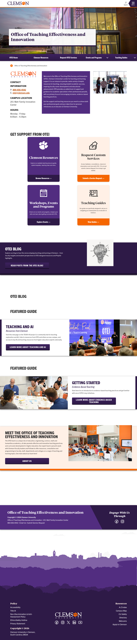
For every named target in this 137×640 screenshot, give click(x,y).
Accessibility (15, 607)
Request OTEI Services (68, 57)
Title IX (13, 610)
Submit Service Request (36, 523)
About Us (27, 461)
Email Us (22, 523)
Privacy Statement (17, 623)
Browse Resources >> (44, 178)
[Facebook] (116, 522)
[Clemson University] (18, 5)
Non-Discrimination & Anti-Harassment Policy (21, 615)
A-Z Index (123, 607)
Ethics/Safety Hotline (18, 620)
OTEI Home (13, 57)
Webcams (123, 621)
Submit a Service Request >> (93, 178)
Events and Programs (94, 57)
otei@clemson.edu (21, 92)
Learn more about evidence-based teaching (94, 400)
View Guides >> (93, 222)
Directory (123, 617)
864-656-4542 (19, 89)
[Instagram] (122, 522)
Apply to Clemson (120, 624)
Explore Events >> (43, 222)
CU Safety (123, 614)
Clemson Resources (41, 57)
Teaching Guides (121, 57)
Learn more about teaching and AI (28, 347)
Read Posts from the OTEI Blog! (27, 265)
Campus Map (121, 610)
